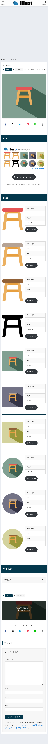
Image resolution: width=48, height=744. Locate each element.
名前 (6, 689)
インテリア (19, 69)
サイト (7, 706)
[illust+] (24, 3)
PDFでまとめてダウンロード (25, 177)
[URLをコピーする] (42, 124)
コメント (9, 660)
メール (7, 697)
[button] (5, 124)
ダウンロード (32, 229)
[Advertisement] (24, 31)
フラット (8, 69)
